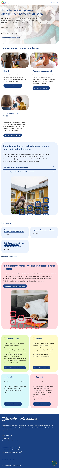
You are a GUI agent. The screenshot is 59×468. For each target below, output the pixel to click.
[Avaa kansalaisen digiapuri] (54, 463)
